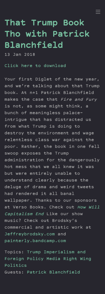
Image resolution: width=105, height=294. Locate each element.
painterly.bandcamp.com (35, 241)
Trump (34, 252)
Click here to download (35, 66)
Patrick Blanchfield (53, 272)
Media (53, 259)
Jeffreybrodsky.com (29, 234)
